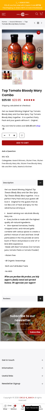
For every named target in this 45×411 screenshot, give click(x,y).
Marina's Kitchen (25, 166)
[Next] (39, 49)
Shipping (5, 105)
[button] (29, 100)
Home (4, 22)
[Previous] (5, 49)
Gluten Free (31, 160)
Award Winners (16, 22)
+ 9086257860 (23, 2)
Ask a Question (9, 151)
